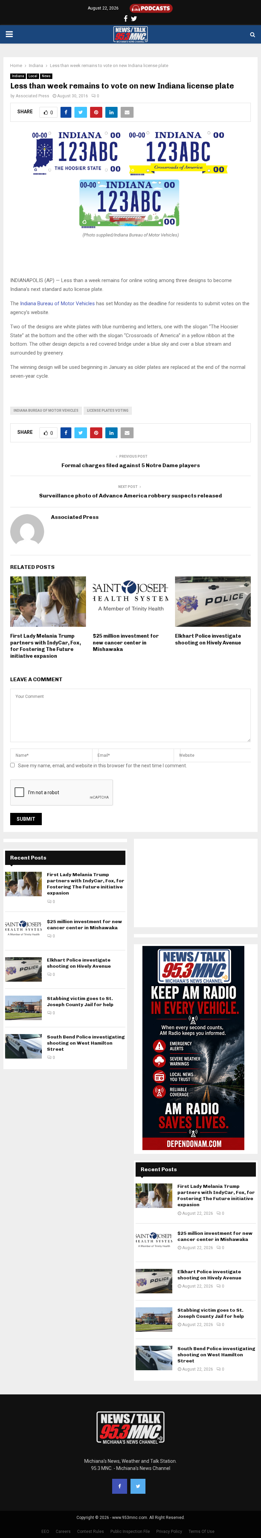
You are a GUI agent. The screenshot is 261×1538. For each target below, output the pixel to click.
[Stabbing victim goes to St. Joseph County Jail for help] (23, 1008)
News (46, 76)
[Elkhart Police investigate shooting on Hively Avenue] (23, 969)
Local (33, 76)
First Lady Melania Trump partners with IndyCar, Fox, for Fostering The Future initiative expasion (45, 646)
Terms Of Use (201, 1531)
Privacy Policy (169, 1531)
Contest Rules (90, 1531)
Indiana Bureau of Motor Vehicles (57, 303)
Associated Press (32, 96)
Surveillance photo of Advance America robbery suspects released (130, 495)
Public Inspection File (130, 1531)
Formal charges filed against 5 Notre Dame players (131, 465)
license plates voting (107, 410)
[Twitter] (137, 1486)
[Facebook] (119, 1486)
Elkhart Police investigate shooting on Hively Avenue (208, 639)
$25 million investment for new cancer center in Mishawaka (126, 642)
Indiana (18, 76)
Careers (63, 1531)
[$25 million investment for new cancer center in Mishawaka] (23, 931)
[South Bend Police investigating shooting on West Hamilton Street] (23, 1046)
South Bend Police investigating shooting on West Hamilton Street (86, 1043)
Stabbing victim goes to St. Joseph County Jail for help (80, 1002)
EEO (45, 1531)
